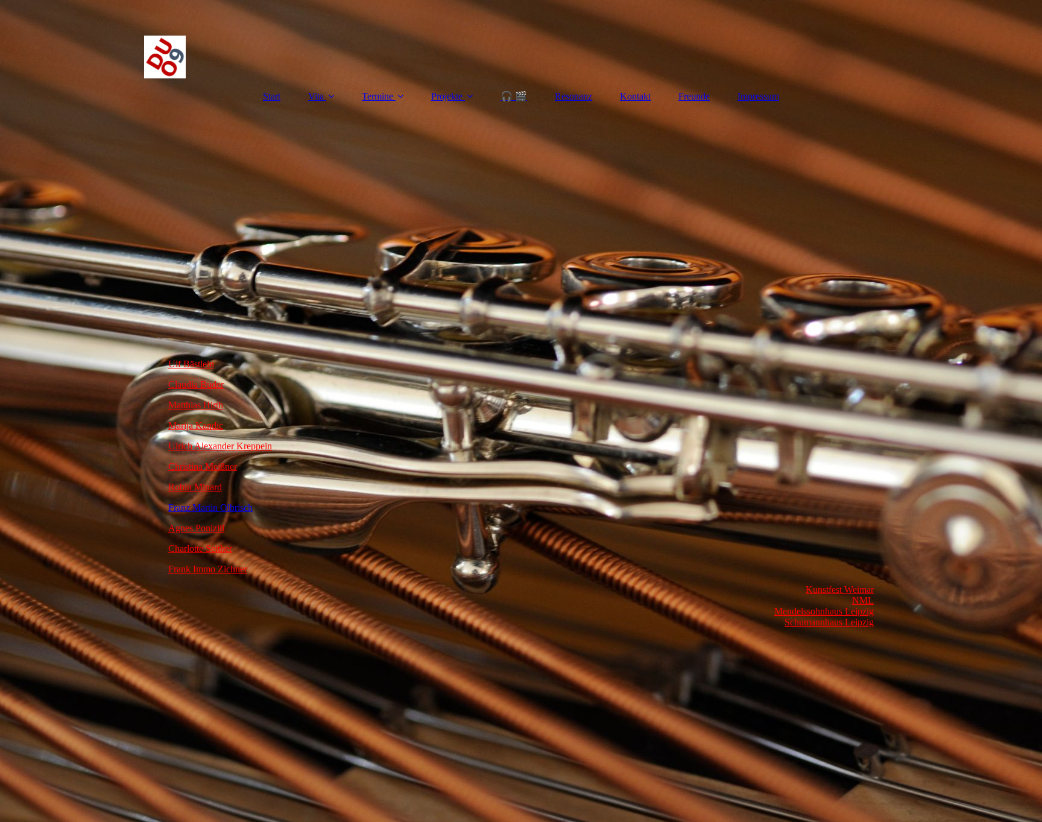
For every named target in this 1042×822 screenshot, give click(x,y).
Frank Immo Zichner (207, 569)
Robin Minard (195, 487)
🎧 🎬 (513, 96)
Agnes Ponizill (196, 528)
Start (271, 96)
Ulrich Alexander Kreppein (220, 446)
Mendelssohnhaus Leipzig (824, 611)
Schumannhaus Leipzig (829, 622)
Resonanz (573, 96)
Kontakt (635, 96)
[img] (521, 39)
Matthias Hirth (195, 405)
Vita (316, 96)
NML (863, 600)
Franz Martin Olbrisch (210, 507)
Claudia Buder (196, 384)
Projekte (447, 96)
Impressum (758, 96)
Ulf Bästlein (191, 364)
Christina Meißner (202, 466)
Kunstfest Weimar (840, 589)
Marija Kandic (195, 425)
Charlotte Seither (200, 548)
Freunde (694, 96)
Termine (377, 96)
